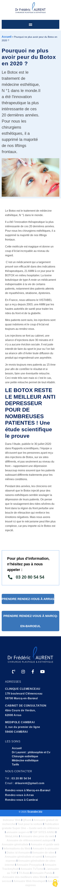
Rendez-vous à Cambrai (21, 799)
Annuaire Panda (42, 873)
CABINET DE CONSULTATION (25, 705)
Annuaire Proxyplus (29, 864)
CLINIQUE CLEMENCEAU (22, 688)
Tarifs (15, 764)
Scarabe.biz (34, 811)
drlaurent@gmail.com (29, 783)
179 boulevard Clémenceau (24, 693)
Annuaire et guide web (44, 844)
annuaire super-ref (18, 832)
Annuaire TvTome (31, 868)
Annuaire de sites (43, 852)
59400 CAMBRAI (16, 731)
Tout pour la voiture (29, 824)
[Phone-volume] (14, 672)
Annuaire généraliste (15, 844)
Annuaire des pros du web (37, 836)
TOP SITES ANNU (43, 832)
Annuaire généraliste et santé (23, 856)
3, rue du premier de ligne (22, 727)
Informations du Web (17, 848)
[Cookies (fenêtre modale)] (55, 883)
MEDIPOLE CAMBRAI (20, 722)
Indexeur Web (12, 820)
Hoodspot (38, 881)
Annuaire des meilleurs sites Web (23, 877)
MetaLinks (11, 836)
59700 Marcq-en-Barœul (21, 698)
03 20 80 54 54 (21, 778)
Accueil (6, 36)
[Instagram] (23, 672)
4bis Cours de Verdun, (20, 710)
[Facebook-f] (33, 672)
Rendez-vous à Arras (19, 795)
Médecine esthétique (25, 760)
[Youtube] (42, 672)
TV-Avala (24, 873)
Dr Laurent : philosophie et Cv (31, 752)
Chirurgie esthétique (25, 756)
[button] (30, 24)
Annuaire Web (22, 881)
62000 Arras (13, 715)
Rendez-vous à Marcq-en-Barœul (27, 790)
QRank (27, 820)
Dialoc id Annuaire (18, 852)
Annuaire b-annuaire (45, 848)
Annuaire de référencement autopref (30, 840)
